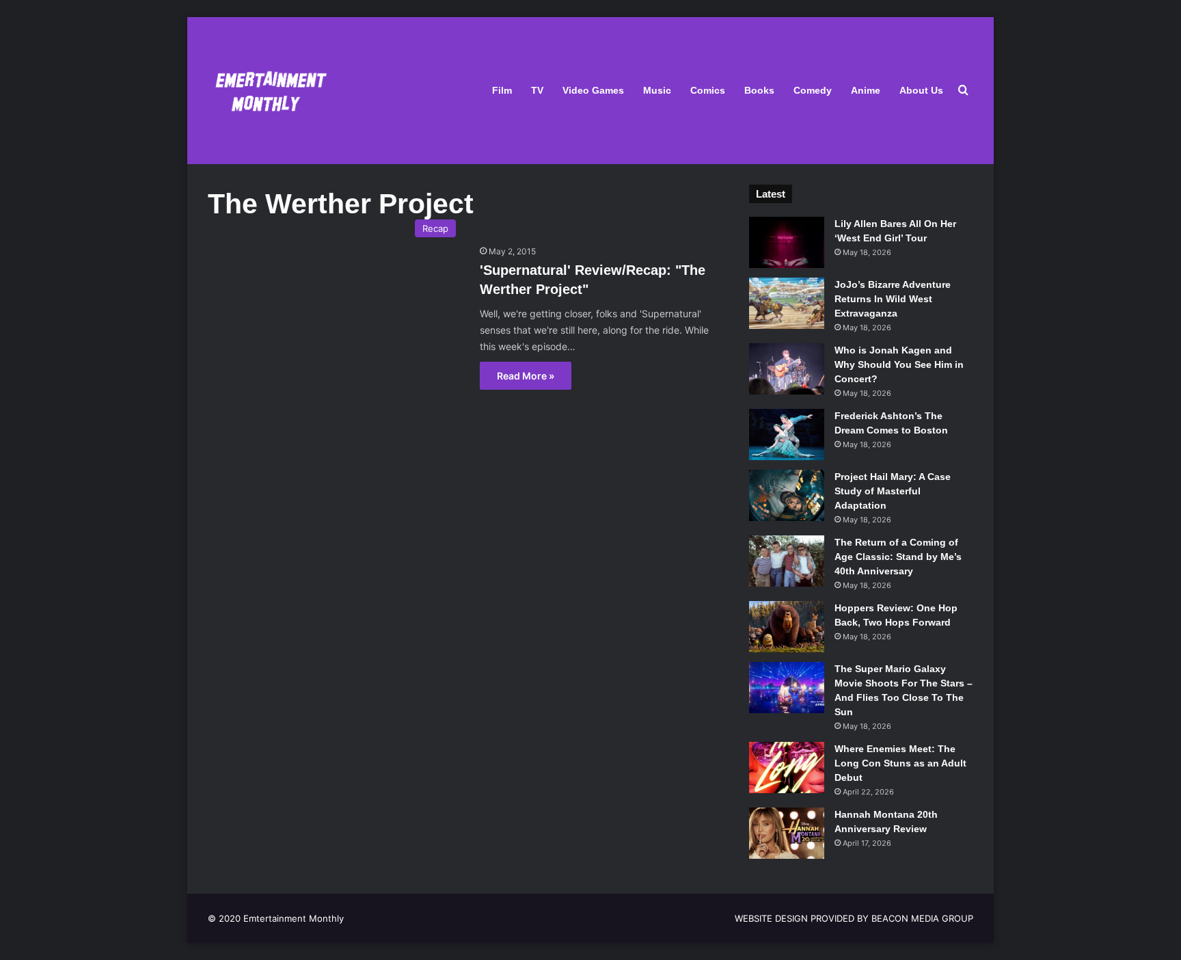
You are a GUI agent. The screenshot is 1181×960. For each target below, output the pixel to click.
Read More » (525, 376)
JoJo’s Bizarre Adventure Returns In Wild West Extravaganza (892, 299)
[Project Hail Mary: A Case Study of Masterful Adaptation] (786, 495)
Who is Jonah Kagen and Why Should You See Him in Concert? (899, 364)
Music (657, 90)
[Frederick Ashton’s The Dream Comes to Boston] (786, 434)
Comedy (812, 90)
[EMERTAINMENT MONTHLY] (267, 90)
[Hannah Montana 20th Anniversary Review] (786, 833)
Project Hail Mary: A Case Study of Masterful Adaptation (892, 491)
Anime (865, 90)
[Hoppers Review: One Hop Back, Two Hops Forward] (786, 626)
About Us (921, 90)
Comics (707, 90)
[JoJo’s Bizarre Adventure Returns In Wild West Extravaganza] (786, 303)
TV (537, 90)
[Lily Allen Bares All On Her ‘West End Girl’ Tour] (786, 242)
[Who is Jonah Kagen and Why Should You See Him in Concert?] (786, 369)
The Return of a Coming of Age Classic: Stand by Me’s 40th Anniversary (898, 556)
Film (502, 90)
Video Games (593, 90)
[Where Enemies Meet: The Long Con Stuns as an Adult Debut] (786, 767)
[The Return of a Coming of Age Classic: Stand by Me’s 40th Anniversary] (786, 561)
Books (759, 90)
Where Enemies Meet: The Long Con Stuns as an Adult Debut (900, 763)
